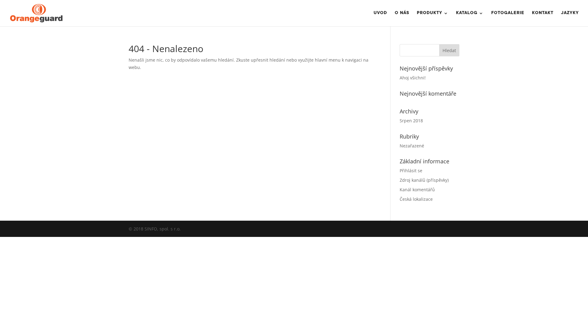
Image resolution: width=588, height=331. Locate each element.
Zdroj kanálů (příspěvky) (424, 180)
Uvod (380, 13)
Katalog (466, 13)
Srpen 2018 (411, 121)
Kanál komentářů (417, 189)
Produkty (429, 13)
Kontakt (542, 13)
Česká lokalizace (416, 199)
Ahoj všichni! (413, 78)
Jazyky (570, 13)
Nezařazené (412, 146)
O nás (402, 13)
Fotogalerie (507, 13)
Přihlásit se (411, 170)
